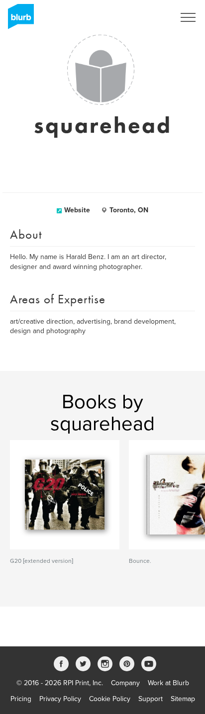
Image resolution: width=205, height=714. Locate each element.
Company (125, 683)
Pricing (20, 699)
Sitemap (183, 699)
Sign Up (149, 17)
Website (77, 210)
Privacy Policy (60, 699)
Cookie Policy (109, 699)
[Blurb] (18, 20)
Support (150, 699)
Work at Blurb (168, 683)
